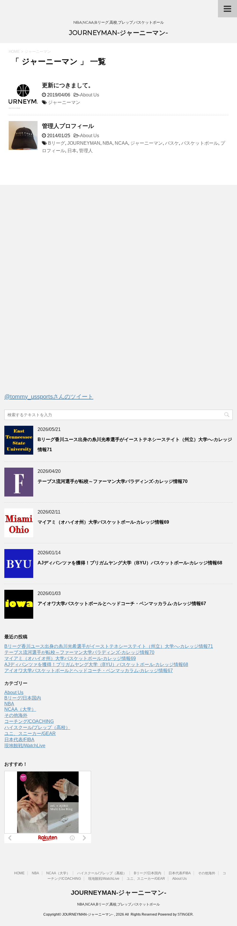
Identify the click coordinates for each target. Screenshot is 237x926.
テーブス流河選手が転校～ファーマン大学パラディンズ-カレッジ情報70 (113, 481)
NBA (107, 143)
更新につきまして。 (68, 85)
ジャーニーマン (64, 102)
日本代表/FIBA (19, 739)
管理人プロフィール (68, 126)
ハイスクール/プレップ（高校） (37, 727)
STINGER (185, 914)
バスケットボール (199, 143)
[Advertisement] (47, 294)
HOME (19, 873)
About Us (89, 94)
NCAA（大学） (20, 709)
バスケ (172, 143)
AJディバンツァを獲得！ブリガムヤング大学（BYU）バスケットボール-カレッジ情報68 (130, 562)
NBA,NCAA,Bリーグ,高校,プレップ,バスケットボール (118, 904)
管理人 (86, 150)
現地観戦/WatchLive (24, 745)
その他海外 (15, 715)
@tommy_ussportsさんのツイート (48, 396)
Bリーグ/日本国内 (22, 698)
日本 (72, 150)
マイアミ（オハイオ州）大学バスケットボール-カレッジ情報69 (103, 522)
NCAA (121, 143)
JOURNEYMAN (83, 143)
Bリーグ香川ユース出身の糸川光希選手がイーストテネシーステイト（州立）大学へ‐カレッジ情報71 (108, 646)
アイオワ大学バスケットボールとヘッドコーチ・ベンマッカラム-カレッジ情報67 (122, 603)
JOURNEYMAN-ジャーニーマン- (118, 33)
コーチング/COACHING (29, 721)
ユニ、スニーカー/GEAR (30, 733)
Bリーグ (56, 143)
